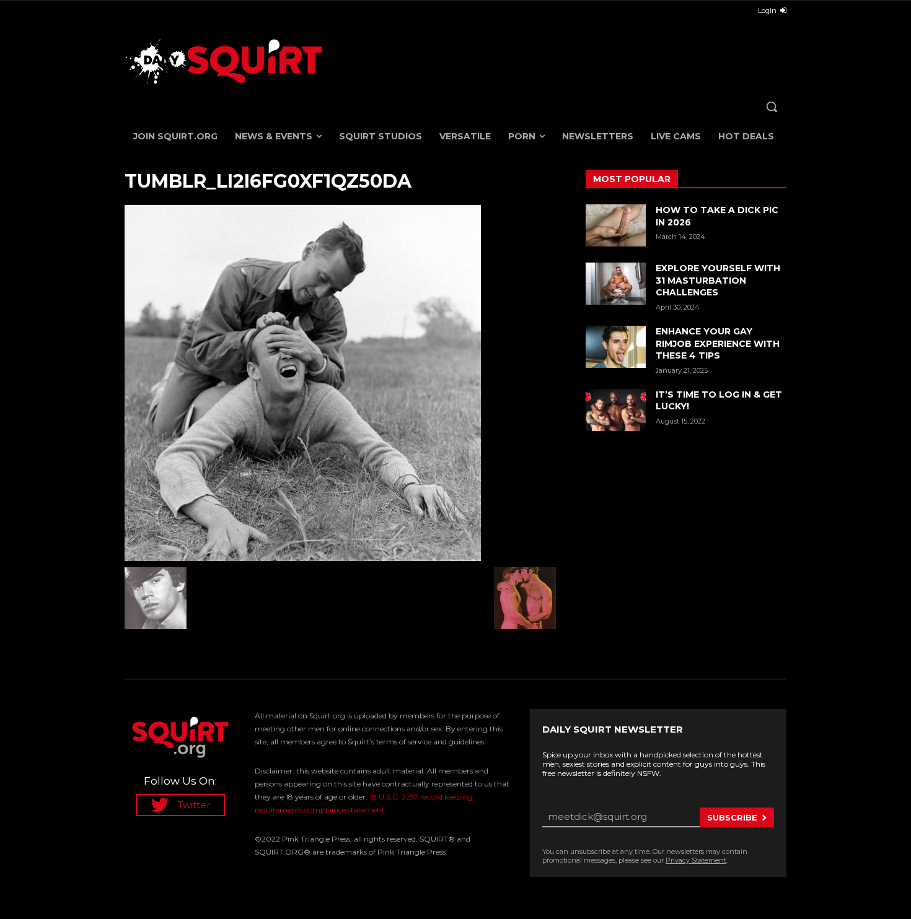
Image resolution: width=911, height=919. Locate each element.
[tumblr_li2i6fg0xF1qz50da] (340, 383)
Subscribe (732, 817)
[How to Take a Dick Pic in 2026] (616, 225)
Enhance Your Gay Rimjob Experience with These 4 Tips (718, 343)
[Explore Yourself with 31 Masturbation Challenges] (616, 284)
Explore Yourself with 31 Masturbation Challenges (718, 280)
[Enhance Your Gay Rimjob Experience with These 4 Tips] (616, 347)
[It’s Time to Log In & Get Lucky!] (616, 410)
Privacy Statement (696, 860)
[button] (771, 106)
